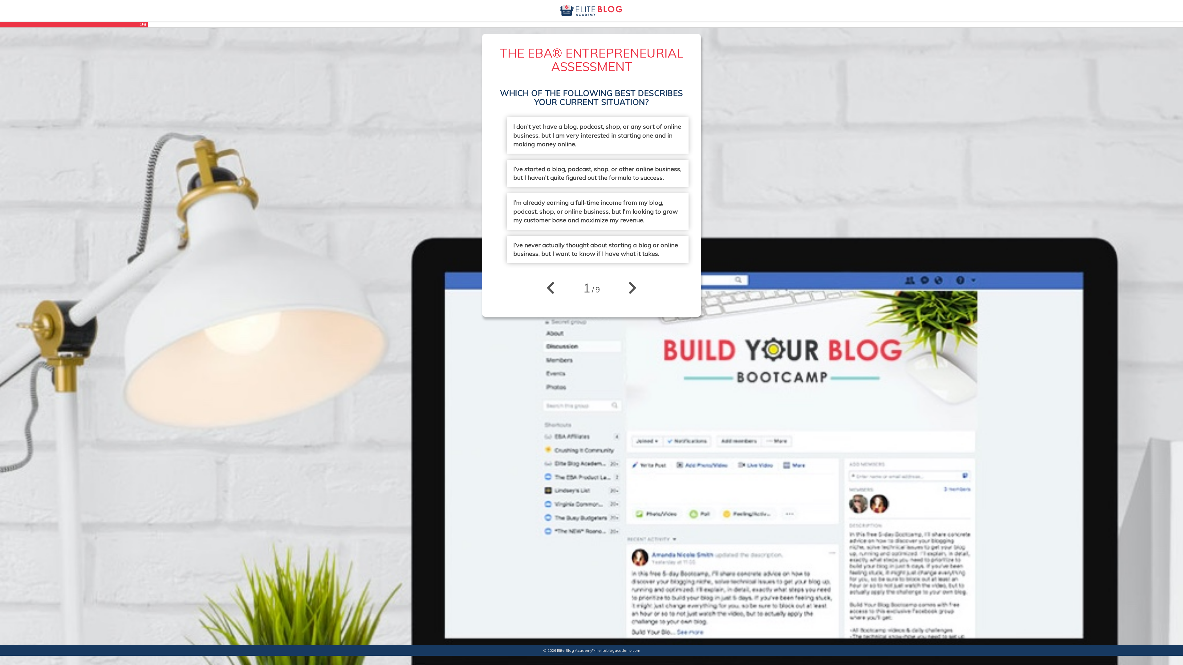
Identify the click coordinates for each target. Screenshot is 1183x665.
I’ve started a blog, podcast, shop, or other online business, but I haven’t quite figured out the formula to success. (597, 173)
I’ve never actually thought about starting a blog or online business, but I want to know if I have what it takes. (595, 249)
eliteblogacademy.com (619, 650)
